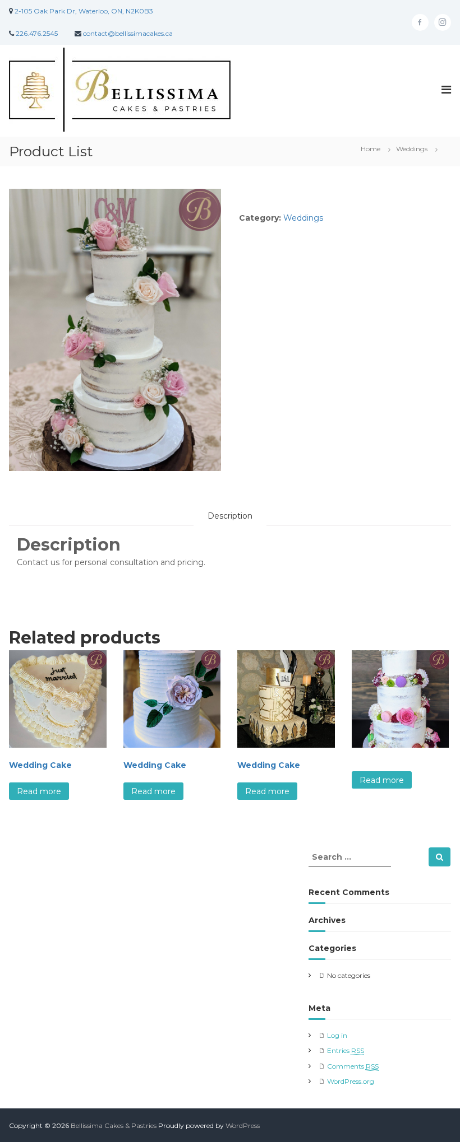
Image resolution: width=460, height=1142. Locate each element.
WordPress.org (350, 1081)
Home (370, 149)
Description (230, 516)
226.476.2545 (37, 33)
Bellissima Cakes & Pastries (114, 1125)
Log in (337, 1035)
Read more (39, 791)
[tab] (230, 515)
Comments (353, 1066)
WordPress (243, 1125)
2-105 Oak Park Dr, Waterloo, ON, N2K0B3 (84, 11)
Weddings (411, 149)
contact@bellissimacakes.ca (128, 33)
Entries (345, 1050)
